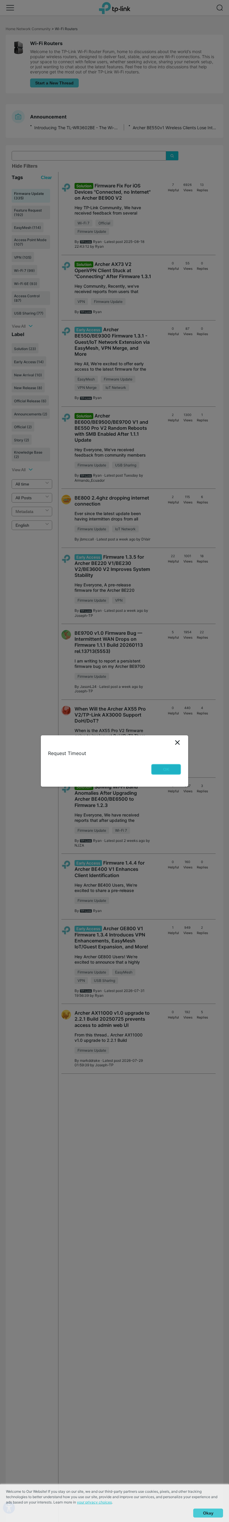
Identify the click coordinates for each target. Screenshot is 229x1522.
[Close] (177, 742)
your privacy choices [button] (94, 1502)
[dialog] (114, 761)
